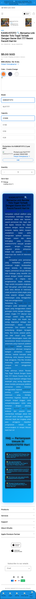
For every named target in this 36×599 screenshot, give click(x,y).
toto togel (27, 252)
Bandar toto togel (22, 408)
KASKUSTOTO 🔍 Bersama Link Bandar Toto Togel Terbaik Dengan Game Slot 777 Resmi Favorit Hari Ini (18, 3)
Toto (6, 260)
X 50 (4, 131)
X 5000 (5, 118)
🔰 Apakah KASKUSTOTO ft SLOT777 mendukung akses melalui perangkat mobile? (18, 471)
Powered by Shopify (25, 588)
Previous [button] (2, 3)
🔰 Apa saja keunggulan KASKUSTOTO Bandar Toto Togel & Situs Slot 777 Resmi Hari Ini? (17, 463)
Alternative (24, 595)
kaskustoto (26, 389)
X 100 (5, 125)
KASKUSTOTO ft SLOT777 (18, 211)
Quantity (4, 167)
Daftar (17, 595)
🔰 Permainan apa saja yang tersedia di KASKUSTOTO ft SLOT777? (18, 477)
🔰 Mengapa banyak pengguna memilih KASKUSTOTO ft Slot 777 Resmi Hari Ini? (17, 485)
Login (10, 595)
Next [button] (34, 3)
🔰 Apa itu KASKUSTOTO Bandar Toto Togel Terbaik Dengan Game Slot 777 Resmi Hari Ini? (18, 456)
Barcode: (14, 44)
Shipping (10, 56)
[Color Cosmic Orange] (3, 74)
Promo (4, 595)
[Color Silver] (17, 74)
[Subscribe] (29, 568)
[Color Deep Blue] (10, 74)
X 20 (4, 138)
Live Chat (31, 595)
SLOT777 (6, 107)
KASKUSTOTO (8, 100)
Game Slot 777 (24, 303)
